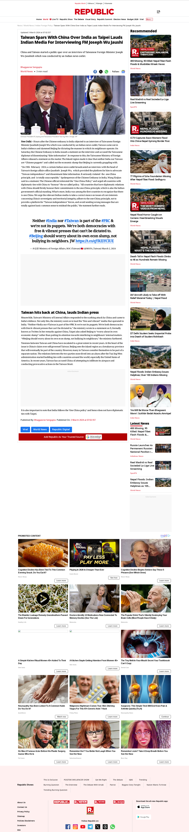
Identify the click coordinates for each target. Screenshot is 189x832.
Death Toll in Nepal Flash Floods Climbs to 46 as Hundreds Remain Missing (150, 258)
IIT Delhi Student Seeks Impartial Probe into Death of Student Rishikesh (150, 335)
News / (20, 26)
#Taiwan (71, 220)
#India (51, 220)
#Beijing (36, 235)
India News (135, 145)
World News (27, 71)
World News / (29, 26)
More (148, 19)
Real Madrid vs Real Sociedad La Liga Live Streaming (149, 101)
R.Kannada (108, 3)
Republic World (80, 3)
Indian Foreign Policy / (44, 26)
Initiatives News (136, 456)
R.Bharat (91, 3)
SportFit (133, 107)
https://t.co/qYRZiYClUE (95, 240)
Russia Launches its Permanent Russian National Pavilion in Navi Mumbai (141, 450)
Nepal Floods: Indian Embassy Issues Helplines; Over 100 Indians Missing (149, 373)
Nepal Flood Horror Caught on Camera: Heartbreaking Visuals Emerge (146, 218)
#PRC (105, 220)
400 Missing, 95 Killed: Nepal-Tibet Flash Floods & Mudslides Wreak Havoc (150, 62)
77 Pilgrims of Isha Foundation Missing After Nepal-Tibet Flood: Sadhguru (150, 178)
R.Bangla (99, 3)
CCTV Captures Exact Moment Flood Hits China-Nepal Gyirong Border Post (149, 139)
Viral (25, 429)
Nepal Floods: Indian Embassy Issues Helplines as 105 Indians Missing (142, 484)
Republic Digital (61, 429)
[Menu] (157, 11)
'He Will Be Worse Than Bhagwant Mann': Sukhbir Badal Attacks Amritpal (150, 412)
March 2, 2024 (109, 248)
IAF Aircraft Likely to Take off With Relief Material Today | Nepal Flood (148, 296)
